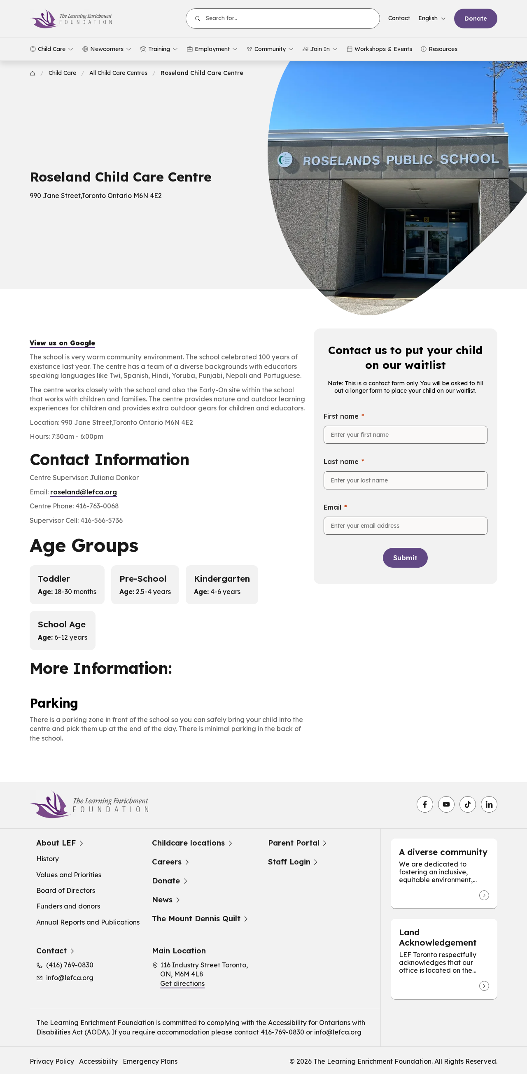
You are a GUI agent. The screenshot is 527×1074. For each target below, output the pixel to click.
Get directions (182, 983)
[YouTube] (446, 804)
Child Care (62, 73)
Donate (475, 18)
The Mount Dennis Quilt (196, 918)
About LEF (56, 843)
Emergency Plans (150, 1061)
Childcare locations (188, 843)
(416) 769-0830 (69, 965)
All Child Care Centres (118, 73)
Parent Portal (293, 843)
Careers (167, 862)
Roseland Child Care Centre (202, 73)
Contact (399, 18)
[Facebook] (425, 804)
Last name (341, 461)
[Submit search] (198, 18)
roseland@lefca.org (83, 492)
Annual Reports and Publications (88, 922)
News (162, 899)
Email (332, 507)
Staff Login (289, 862)
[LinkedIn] (489, 804)
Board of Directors (65, 890)
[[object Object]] (484, 895)
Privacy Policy (52, 1061)
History (47, 859)
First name (341, 416)
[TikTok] (467, 804)
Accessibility (98, 1061)
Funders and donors (68, 906)
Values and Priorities (68, 875)
